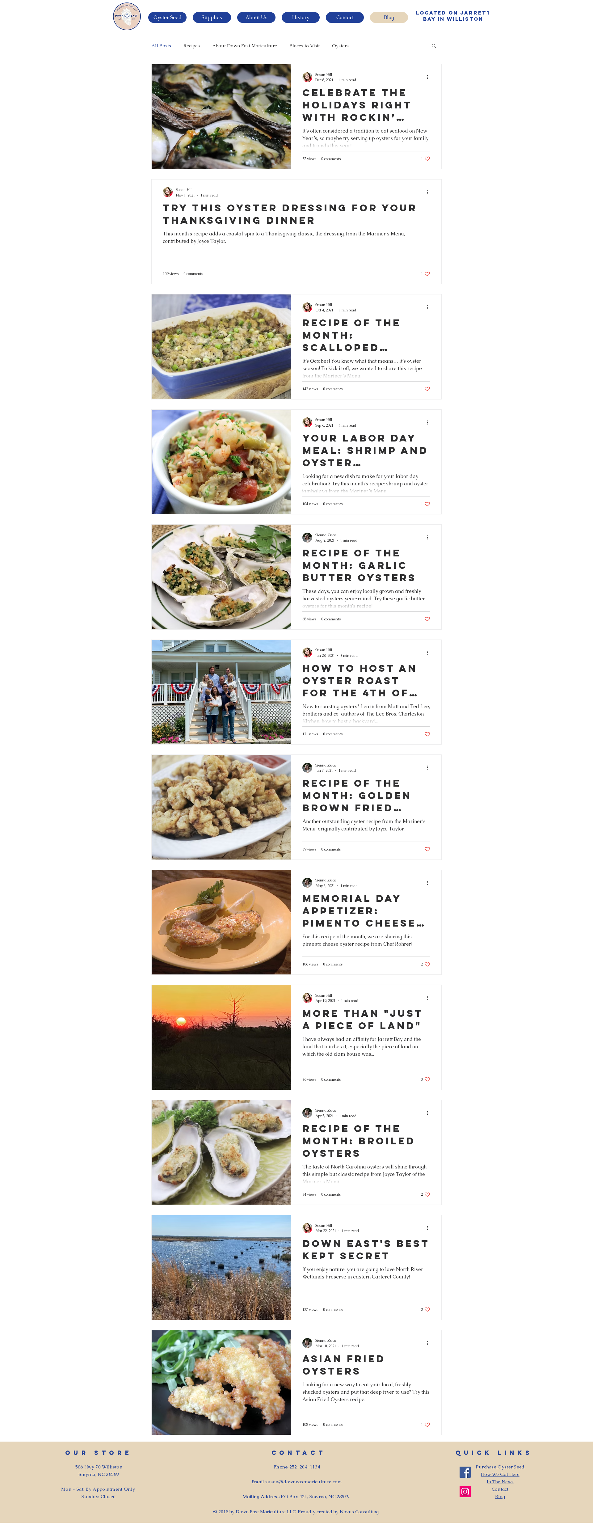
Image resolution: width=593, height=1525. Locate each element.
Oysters (340, 46)
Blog (500, 1496)
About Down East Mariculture (244, 46)
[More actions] (429, 77)
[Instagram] (465, 1491)
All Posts (161, 46)
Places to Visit (304, 46)
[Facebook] (465, 1472)
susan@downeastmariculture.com (303, 1482)
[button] (167, 17)
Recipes (191, 46)
